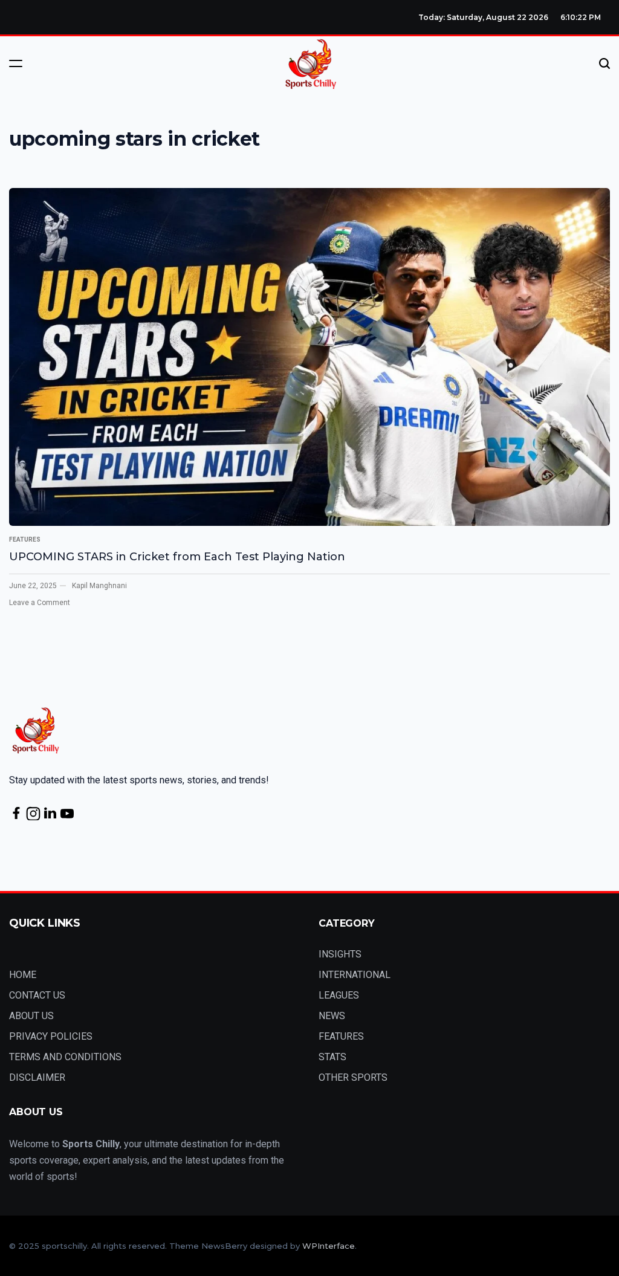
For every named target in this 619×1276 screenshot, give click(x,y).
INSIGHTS (340, 954)
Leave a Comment (39, 602)
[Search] (604, 63)
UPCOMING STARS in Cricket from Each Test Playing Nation (177, 556)
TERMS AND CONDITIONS (65, 1057)
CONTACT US (37, 995)
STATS (332, 1057)
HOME (22, 974)
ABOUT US (31, 1016)
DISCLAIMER (37, 1077)
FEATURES (25, 539)
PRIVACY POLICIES (50, 1036)
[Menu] (15, 63)
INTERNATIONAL (355, 974)
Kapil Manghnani (99, 585)
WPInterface (328, 1246)
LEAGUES (339, 995)
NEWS (332, 1016)
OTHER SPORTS (353, 1077)
